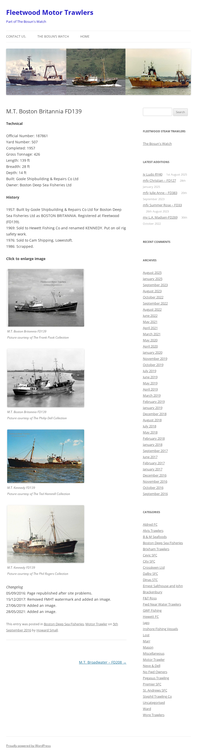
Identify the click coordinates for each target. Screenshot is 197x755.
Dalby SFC (150, 573)
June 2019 (150, 377)
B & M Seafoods (155, 536)
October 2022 (153, 297)
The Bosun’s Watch (53, 36)
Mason (148, 647)
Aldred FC (150, 524)
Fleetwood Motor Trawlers (49, 12)
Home (85, 36)
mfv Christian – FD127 (159, 180)
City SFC (149, 561)
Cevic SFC (150, 555)
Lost (146, 635)
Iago (146, 622)
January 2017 (152, 469)
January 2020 (152, 352)
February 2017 (154, 463)
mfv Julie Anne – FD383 (160, 192)
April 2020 (150, 346)
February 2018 (154, 438)
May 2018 (150, 432)
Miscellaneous (153, 653)
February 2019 (154, 401)
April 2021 (150, 328)
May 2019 (150, 383)
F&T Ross (150, 598)
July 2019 (149, 371)
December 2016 (154, 475)
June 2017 (150, 457)
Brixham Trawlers (156, 549)
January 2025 (152, 278)
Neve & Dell (151, 665)
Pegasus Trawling (156, 678)
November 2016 (155, 481)
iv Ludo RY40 (152, 174)
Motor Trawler (96, 624)
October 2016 (153, 487)
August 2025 (152, 272)
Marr (146, 641)
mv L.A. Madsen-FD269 (160, 217)
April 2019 (150, 389)
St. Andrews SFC (155, 690)
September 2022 (155, 303)
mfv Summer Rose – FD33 (162, 205)
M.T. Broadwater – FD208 (102, 662)
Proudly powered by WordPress (28, 745)
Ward (147, 708)
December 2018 (154, 414)
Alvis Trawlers (153, 530)
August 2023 (152, 291)
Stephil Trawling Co (157, 696)
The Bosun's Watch (157, 143)
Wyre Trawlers (153, 715)
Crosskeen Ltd (154, 567)
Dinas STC (150, 579)
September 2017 (155, 450)
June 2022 (150, 315)
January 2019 (152, 407)
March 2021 (152, 334)
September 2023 (155, 285)
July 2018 (149, 426)
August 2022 (152, 309)
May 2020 (150, 340)
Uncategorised (154, 702)
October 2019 (153, 364)
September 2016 (155, 493)
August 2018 (152, 420)
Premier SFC (152, 684)
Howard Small (47, 630)
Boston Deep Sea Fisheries (64, 624)
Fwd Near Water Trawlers (162, 604)
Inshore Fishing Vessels (160, 629)
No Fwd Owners (155, 672)
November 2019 (155, 358)
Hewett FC (151, 616)
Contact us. (16, 36)
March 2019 (152, 395)
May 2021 (150, 321)
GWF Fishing (152, 610)
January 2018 (152, 444)
